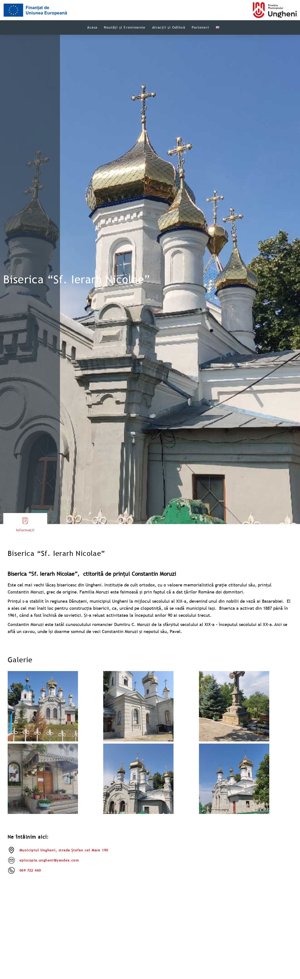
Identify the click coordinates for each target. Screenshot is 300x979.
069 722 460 (30, 870)
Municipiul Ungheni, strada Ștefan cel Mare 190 (64, 850)
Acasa (92, 27)
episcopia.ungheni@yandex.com (49, 860)
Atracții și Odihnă (168, 27)
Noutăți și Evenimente (124, 27)
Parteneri (200, 27)
